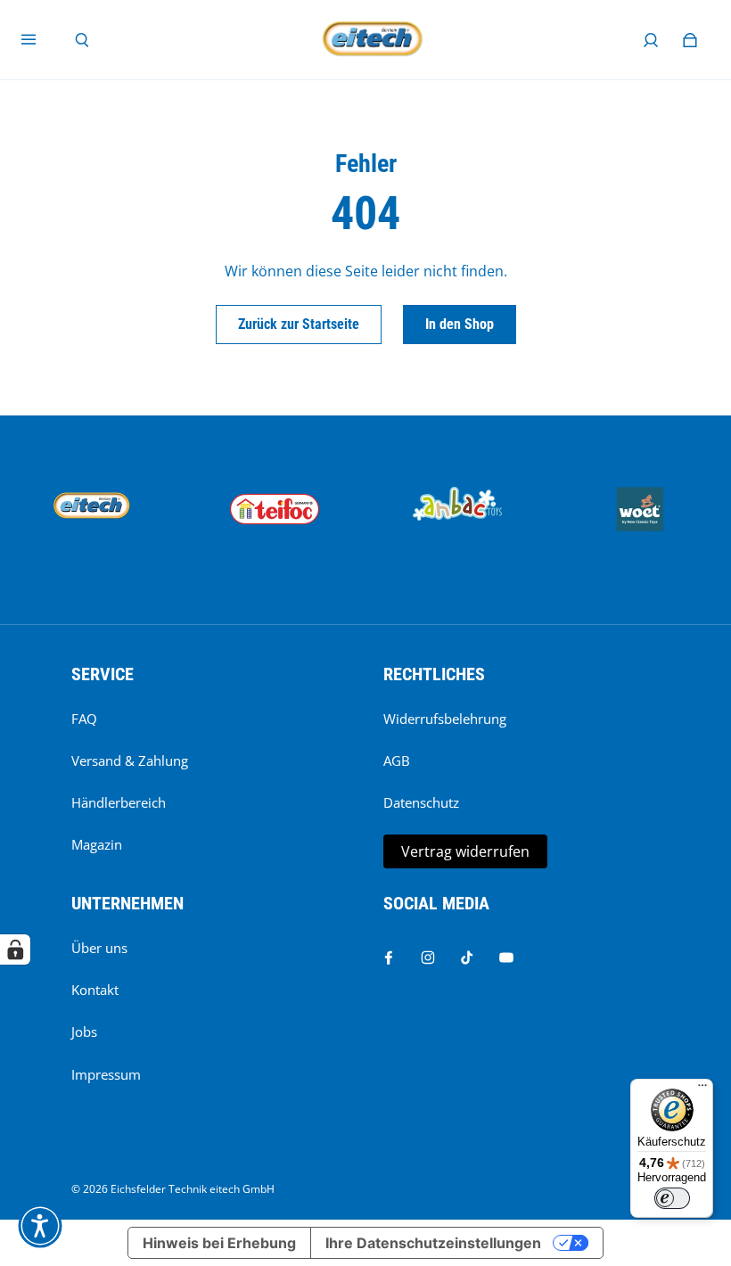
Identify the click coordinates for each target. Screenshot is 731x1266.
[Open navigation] (41, 40)
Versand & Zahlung (129, 761)
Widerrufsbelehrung (444, 719)
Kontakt (95, 990)
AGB (396, 761)
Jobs (84, 1032)
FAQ (84, 719)
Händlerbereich (118, 802)
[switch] (672, 1198)
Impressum (106, 1074)
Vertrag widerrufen (465, 851)
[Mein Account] (650, 40)
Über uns (99, 948)
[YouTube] (506, 957)
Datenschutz (421, 802)
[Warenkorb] (690, 40)
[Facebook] (388, 957)
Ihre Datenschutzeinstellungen (433, 1243)
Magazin (96, 844)
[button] (40, 1226)
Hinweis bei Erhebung (219, 1243)
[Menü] (702, 1089)
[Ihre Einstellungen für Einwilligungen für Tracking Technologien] (15, 949)
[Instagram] (428, 957)
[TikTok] (467, 957)
